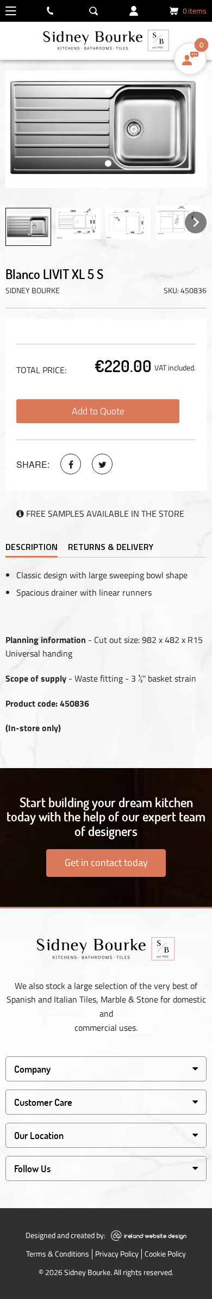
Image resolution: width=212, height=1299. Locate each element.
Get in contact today (106, 862)
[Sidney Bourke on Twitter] (102, 464)
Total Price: (41, 369)
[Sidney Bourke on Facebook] (70, 464)
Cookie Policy (165, 1253)
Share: (32, 464)
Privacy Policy (117, 1253)
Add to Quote (98, 411)
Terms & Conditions (57, 1253)
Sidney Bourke (32, 290)
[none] (28, 227)
